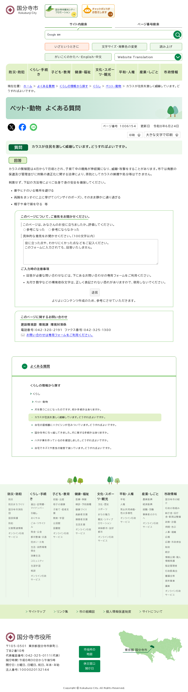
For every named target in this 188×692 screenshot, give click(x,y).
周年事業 (170, 581)
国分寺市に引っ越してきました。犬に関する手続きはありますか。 (72, 433)
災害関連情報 (15, 528)
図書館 (57, 528)
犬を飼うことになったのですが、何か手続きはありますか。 (68, 409)
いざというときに (67, 46)
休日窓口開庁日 (90, 666)
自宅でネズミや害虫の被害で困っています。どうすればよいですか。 (73, 448)
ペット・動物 (113, 86)
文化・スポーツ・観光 (105, 72)
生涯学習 (36, 566)
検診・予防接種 (83, 504)
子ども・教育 (61, 72)
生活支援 (80, 524)
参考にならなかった (65, 229)
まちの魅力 (104, 514)
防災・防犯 (17, 72)
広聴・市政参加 (173, 542)
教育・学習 (58, 518)
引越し (34, 513)
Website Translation (135, 57)
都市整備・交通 (39, 537)
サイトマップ (37, 611)
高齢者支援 (82, 514)
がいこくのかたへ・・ (78, 56)
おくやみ (35, 518)
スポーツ (102, 509)
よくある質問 (46, 86)
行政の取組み (172, 508)
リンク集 (62, 611)
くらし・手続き (39, 72)
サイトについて (152, 611)
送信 (95, 292)
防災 (10, 499)
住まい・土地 (37, 542)
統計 (167, 552)
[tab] (78, 24)
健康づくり (81, 509)
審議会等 (170, 576)
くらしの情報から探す (73, 86)
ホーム (28, 86)
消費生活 (36, 556)
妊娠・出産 (58, 499)
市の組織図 (87, 611)
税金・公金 (36, 532)
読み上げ (166, 46)
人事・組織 (170, 532)
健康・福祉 (83, 72)
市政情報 (171, 72)
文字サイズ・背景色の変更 (119, 46)
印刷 (132, 135)
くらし (97, 86)
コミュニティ (37, 561)
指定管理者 (171, 566)
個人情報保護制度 (118, 611)
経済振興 (148, 504)
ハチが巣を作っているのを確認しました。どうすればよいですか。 (72, 440)
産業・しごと (149, 72)
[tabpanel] (113, 34)
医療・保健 (81, 499)
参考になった (35, 229)
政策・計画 (170, 522)
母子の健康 (59, 504)
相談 (33, 571)
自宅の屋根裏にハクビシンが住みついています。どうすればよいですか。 (76, 425)
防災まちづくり (16, 504)
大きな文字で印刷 (159, 134)
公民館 (57, 523)
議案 (167, 586)
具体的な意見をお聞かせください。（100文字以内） (59, 236)
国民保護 (13, 518)
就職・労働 (148, 509)
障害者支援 (82, 519)
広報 (167, 537)
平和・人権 (127, 72)
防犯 (10, 523)
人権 (122, 504)
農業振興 (148, 499)
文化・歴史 (103, 504)
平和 (122, 499)
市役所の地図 (90, 652)
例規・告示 (170, 527)
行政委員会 (171, 571)
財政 (167, 547)
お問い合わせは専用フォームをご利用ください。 (59, 335)
